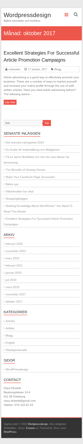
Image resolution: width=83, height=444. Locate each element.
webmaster (14, 69)
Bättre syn (12, 184)
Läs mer (10, 102)
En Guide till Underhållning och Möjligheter (33, 149)
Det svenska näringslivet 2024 (25, 142)
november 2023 (16, 251)
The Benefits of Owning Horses (25, 169)
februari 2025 (14, 243)
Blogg (57, 69)
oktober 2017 (14, 301)
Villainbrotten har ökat (19, 191)
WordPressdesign (17, 369)
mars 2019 (12, 287)
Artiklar (10, 328)
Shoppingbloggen (17, 198)
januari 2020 (14, 272)
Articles (10, 321)
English (10, 342)
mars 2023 (12, 258)
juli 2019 (11, 279)
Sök (47, 123)
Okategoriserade (16, 350)
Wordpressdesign (27, 15)
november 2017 (16, 294)
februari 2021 (14, 265)
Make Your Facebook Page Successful (30, 177)
